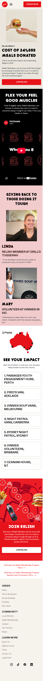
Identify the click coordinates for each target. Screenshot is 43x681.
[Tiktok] (18, 664)
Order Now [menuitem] (32, 4)
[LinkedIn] (31, 664)
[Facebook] (24, 664)
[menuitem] (5, 4)
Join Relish (21, 82)
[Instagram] (11, 664)
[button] (11, 4)
